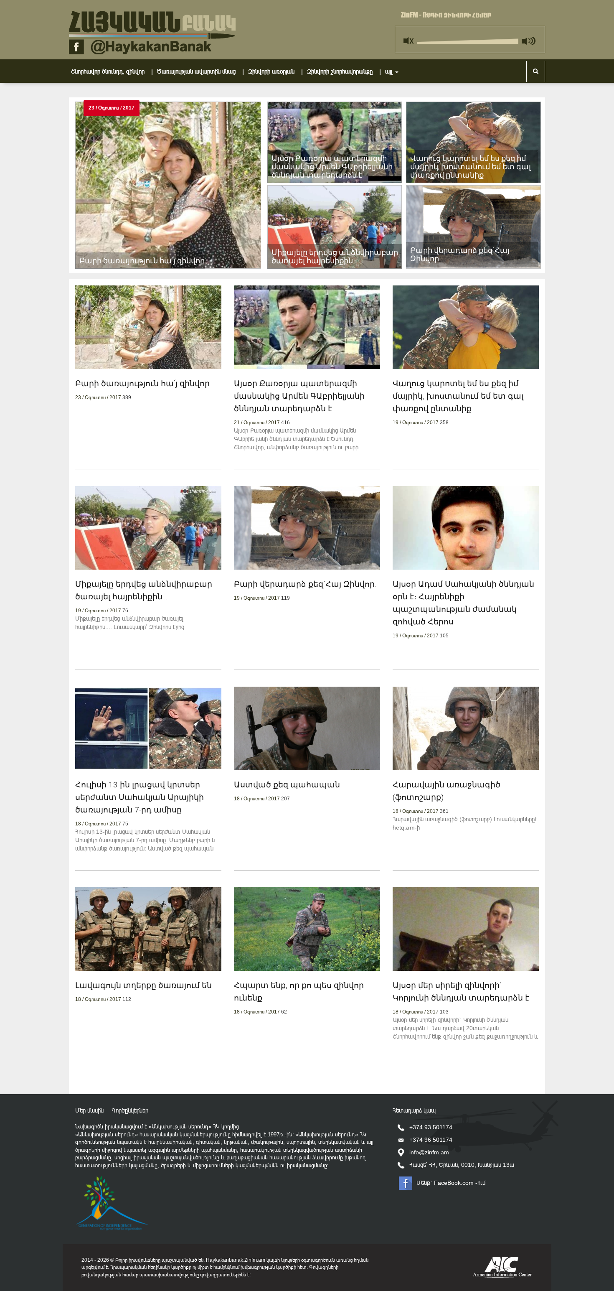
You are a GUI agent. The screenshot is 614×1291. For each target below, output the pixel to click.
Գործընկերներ (130, 1110)
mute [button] (409, 38)
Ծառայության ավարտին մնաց (201, 71)
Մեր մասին (89, 1110)
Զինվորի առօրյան (276, 71)
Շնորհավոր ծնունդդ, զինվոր (113, 71)
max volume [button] (528, 38)
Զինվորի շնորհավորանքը (345, 71)
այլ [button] (389, 71)
